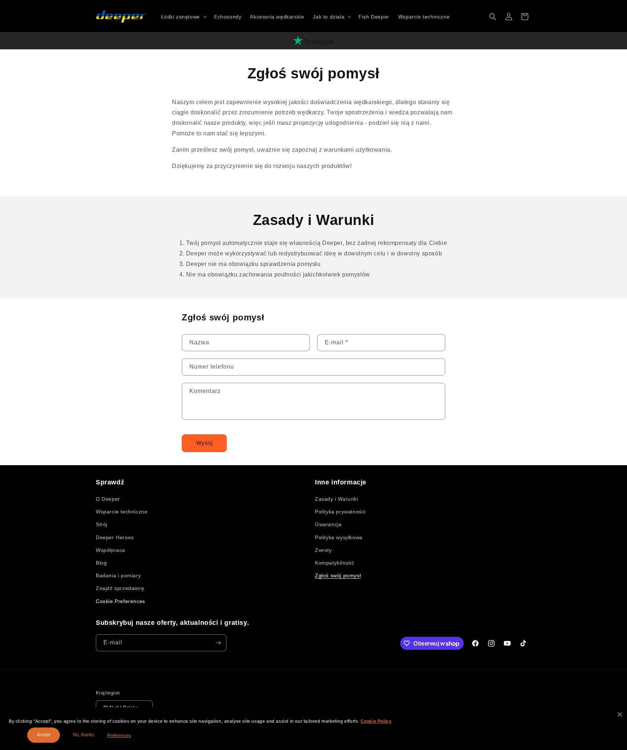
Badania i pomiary (118, 575)
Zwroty (323, 550)
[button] (183, 16)
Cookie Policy (376, 721)
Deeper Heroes (115, 537)
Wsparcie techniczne (121, 512)
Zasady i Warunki (336, 499)
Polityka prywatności (340, 512)
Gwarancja (328, 524)
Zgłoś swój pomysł (338, 575)
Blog (101, 563)
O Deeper (108, 499)
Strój (101, 524)
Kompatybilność (334, 563)
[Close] (619, 714)
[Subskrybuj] (218, 642)
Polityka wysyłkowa (338, 537)
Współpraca (110, 550)
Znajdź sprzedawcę (120, 588)
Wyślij (204, 443)
